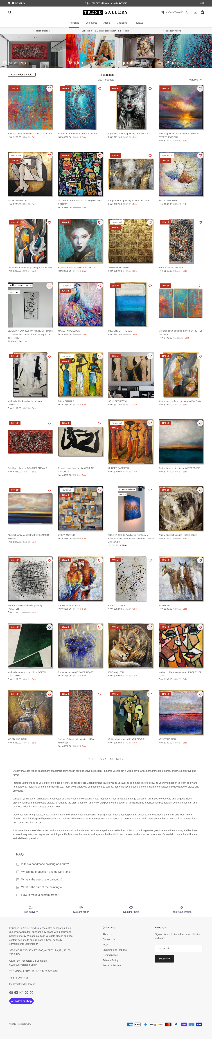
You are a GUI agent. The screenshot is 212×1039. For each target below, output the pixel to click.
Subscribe (164, 958)
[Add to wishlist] (49, 88)
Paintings (74, 22)
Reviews (138, 22)
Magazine (122, 22)
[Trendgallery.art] (106, 12)
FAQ (105, 944)
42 (104, 759)
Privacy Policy (110, 960)
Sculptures (91, 22)
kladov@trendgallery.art (22, 984)
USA (202, 3)
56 (111, 759)
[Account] (194, 12)
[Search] (9, 12)
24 (101, 759)
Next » (119, 759)
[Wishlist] (187, 12)
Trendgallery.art (23, 1024)
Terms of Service (112, 965)
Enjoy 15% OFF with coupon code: (102, 3)
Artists (107, 22)
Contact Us (109, 939)
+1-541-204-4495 (174, 12)
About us (107, 934)
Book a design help (21, 74)
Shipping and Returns (115, 950)
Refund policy (110, 955)
